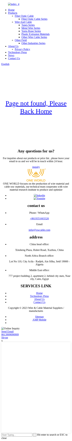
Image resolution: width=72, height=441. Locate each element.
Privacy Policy (22, 49)
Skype (4, 337)
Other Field (21, 40)
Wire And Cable (23, 22)
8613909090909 (10, 334)
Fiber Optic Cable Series (34, 19)
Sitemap (39, 316)
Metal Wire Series (30, 28)
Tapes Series (28, 25)
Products (12, 12)
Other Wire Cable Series (34, 37)
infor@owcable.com (39, 229)
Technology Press (17, 52)
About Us (13, 46)
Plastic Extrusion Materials (35, 34)
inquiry (36, 167)
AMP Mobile (39, 319)
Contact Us (14, 58)
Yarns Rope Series (31, 31)
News (11, 55)
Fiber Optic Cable (24, 15)
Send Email (7, 331)
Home (11, 9)
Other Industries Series (33, 43)
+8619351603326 (39, 218)
